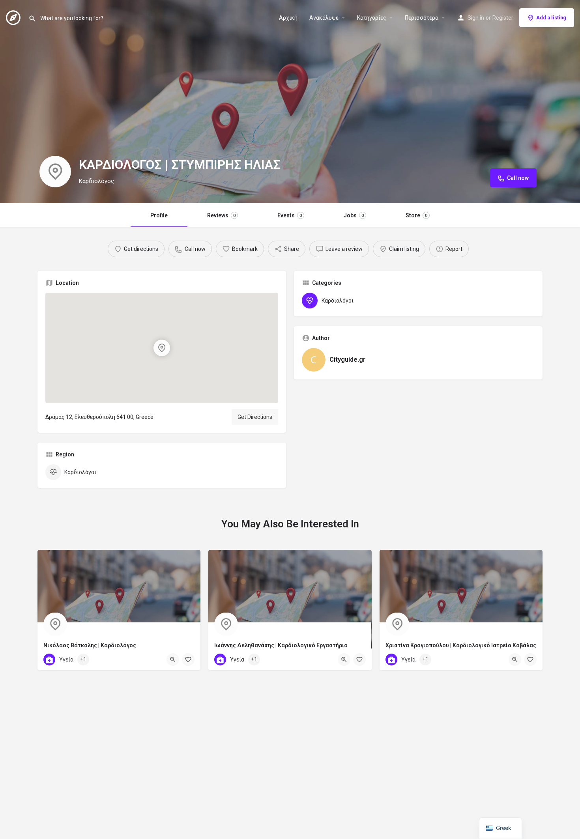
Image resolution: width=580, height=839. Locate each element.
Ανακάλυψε (324, 18)
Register (502, 18)
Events (289, 215)
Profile (159, 215)
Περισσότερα (421, 18)
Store (416, 215)
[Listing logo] (55, 171)
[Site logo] (14, 17)
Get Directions (255, 417)
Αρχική (288, 18)
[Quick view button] (173, 659)
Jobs (354, 215)
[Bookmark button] (188, 659)
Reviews (221, 215)
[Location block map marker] (161, 348)
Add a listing (551, 18)
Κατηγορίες (371, 18)
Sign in (476, 18)
